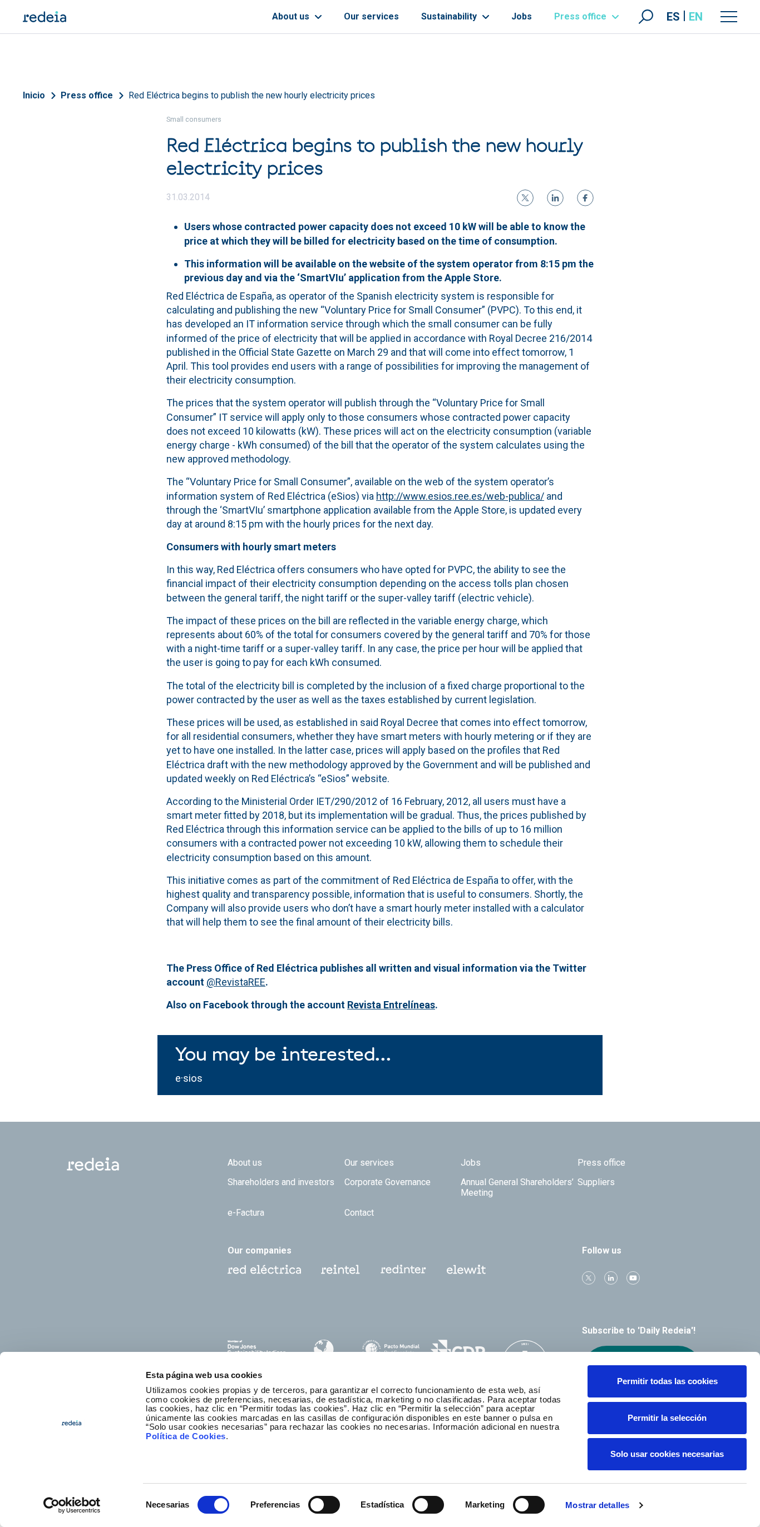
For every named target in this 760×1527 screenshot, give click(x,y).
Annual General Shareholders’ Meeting (517, 1187)
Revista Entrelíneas (391, 1005)
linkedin (611, 1278)
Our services (371, 16)
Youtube (633, 1278)
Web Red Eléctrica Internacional (403, 1270)
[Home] (44, 16)
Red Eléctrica (264, 1270)
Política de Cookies (186, 1436)
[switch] (324, 1505)
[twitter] (525, 198)
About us (292, 16)
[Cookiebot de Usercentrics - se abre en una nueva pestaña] (72, 1505)
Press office (581, 16)
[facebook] (585, 198)
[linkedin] (555, 198)
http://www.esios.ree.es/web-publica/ (460, 496)
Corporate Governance (387, 1182)
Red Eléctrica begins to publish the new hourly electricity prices (252, 95)
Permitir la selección (667, 1417)
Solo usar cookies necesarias (667, 1454)
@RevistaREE (235, 982)
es (673, 16)
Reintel (340, 1270)
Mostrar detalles (597, 1505)
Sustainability (450, 16)
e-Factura (246, 1212)
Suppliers (596, 1182)
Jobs (521, 16)
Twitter (588, 1278)
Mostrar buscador (646, 16)
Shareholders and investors (281, 1182)
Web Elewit (466, 1270)
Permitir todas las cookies (667, 1381)
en (696, 16)
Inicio (34, 95)
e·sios (189, 1078)
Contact (359, 1212)
